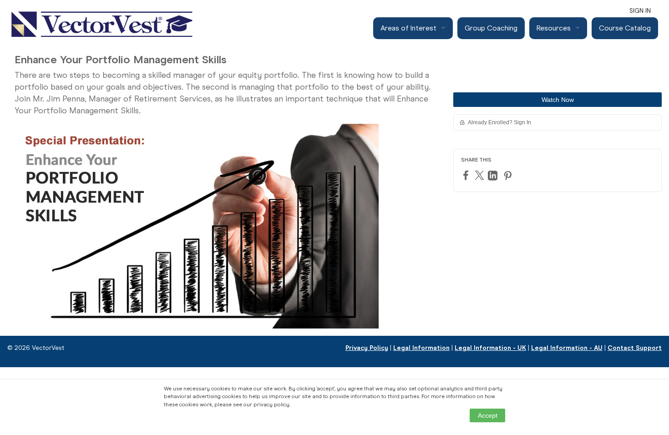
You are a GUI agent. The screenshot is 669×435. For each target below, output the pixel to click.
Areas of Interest (408, 28)
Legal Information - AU (567, 348)
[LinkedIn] (494, 175)
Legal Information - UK (490, 348)
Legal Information (421, 348)
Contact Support (635, 348)
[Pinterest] (509, 175)
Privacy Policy (366, 348)
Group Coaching (491, 28)
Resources (554, 28)
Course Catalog (625, 28)
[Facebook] (467, 175)
